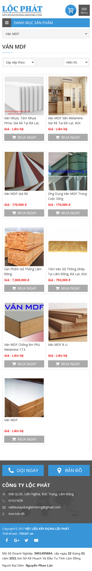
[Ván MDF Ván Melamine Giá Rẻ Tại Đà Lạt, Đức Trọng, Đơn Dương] (68, 95)
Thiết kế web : (10, 534)
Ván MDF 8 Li (57, 344)
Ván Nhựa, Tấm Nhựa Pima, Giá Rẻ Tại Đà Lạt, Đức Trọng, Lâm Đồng (22, 121)
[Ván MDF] (24, 397)
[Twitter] (26, 540)
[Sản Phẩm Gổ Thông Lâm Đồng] (24, 246)
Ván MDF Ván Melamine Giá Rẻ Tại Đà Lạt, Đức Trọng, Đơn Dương (65, 121)
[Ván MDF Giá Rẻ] (24, 171)
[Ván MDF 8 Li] (68, 322)
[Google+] (16, 540)
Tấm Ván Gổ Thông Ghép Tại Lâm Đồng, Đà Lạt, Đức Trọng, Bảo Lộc (67, 271)
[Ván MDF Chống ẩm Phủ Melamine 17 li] (24, 322)
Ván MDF (11, 420)
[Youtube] (36, 540)
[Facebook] (6, 540)
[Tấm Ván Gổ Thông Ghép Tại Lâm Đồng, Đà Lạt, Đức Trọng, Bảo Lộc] (68, 246)
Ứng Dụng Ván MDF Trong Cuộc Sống (67, 196)
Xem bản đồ (16, 514)
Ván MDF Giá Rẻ (16, 194)
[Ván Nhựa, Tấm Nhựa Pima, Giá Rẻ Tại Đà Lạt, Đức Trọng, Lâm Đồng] (24, 95)
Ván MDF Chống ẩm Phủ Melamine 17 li (22, 347)
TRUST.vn (26, 534)
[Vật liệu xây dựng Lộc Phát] (22, 10)
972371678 (15, 501)
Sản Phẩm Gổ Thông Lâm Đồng (23, 271)
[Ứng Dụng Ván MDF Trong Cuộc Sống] (68, 171)
